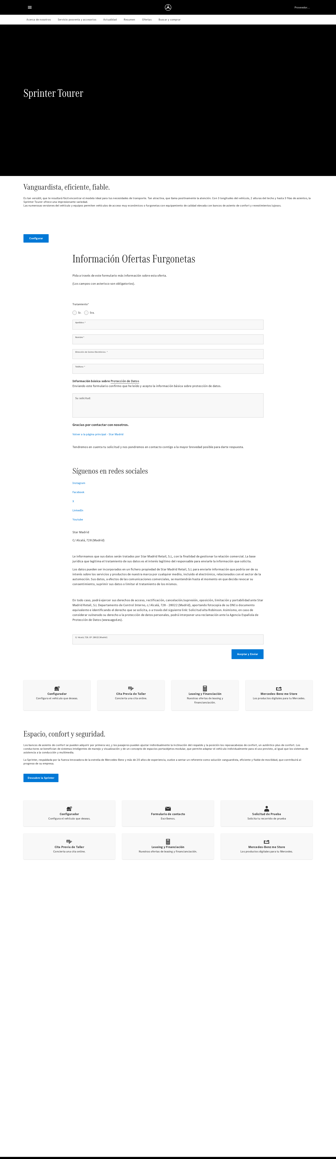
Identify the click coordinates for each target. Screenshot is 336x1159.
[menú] (29, 7)
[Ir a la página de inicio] (168, 7)
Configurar (36, 238)
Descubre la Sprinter (41, 778)
